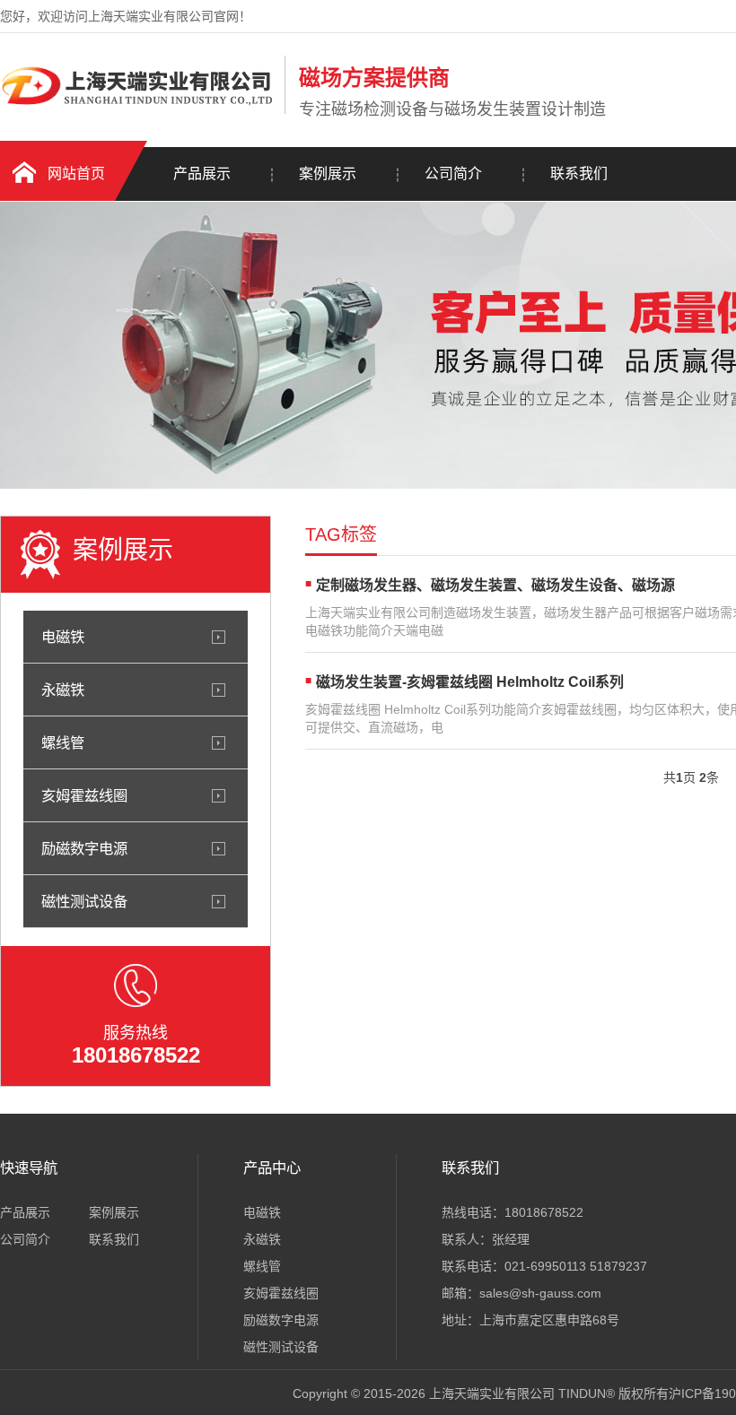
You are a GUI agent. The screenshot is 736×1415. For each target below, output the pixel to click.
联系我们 (579, 173)
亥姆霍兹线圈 (84, 795)
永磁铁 (62, 689)
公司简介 (453, 173)
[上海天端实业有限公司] (138, 110)
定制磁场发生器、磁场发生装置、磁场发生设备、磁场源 (495, 585)
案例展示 (327, 173)
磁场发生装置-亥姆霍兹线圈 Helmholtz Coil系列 (470, 682)
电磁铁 (62, 637)
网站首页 (76, 173)
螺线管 (62, 742)
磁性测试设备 (84, 901)
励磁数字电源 (84, 848)
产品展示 (202, 173)
